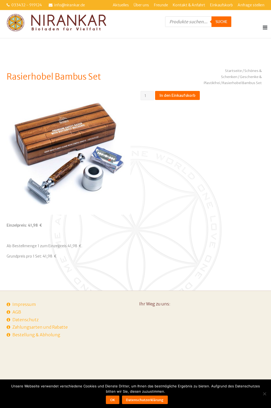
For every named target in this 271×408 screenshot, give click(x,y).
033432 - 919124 (26, 5)
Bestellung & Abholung (36, 334)
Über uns (141, 5)
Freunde (161, 5)
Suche (221, 21)
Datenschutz (25, 319)
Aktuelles (121, 5)
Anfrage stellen (251, 5)
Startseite (233, 70)
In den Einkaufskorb (177, 95)
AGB (16, 312)
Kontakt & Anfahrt (189, 5)
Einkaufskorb (221, 5)
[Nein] (264, 393)
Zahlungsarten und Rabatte (40, 327)
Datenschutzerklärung (145, 400)
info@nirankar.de (69, 5)
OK (112, 400)
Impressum (24, 304)
